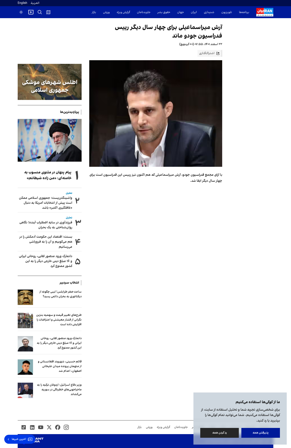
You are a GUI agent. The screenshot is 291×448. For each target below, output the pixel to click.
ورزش (106, 12)
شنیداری (209, 12)
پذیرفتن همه (261, 432)
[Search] (39, 12)
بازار (94, 12)
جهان (180, 12)
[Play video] (30, 12)
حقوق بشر (163, 12)
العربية (35, 3)
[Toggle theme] (21, 12)
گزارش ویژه (123, 12)
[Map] (48, 12)
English (22, 3)
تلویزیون (226, 12)
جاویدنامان (143, 12)
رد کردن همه (219, 432)
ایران (194, 12)
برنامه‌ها (244, 12)
